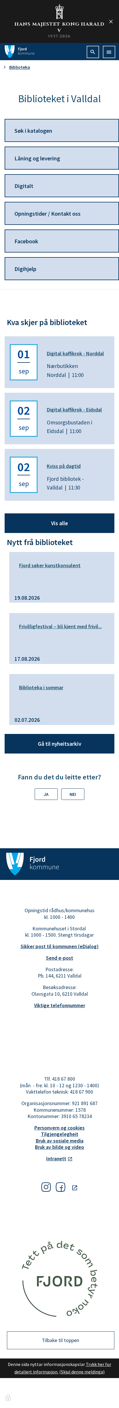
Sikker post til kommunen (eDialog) (59, 946)
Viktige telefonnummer (59, 1005)
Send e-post (59, 958)
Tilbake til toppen (60, 1340)
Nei (73, 794)
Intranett (56, 1158)
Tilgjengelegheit (59, 1134)
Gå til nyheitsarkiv (59, 743)
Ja (46, 794)
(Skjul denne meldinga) (82, 1372)
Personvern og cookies (59, 1128)
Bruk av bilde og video (59, 1147)
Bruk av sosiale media (59, 1141)
